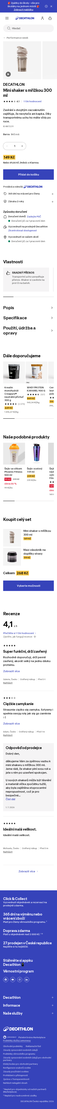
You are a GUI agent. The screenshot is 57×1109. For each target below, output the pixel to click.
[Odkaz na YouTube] (12, 979)
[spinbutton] (14, 146)
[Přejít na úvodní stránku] (24, 18)
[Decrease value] (7, 146)
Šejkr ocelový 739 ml (35, 470)
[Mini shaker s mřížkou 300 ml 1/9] (22, 60)
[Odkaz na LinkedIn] (26, 979)
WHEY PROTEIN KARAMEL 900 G (36, 389)
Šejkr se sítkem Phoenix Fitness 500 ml (13, 471)
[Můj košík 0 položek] (50, 18)
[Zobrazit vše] (4, 38)
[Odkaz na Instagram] (19, 979)
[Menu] (7, 18)
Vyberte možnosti (28, 585)
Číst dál (10, 799)
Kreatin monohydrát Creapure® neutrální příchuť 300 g (14, 393)
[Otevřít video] (8, 74)
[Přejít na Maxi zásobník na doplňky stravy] (12, 557)
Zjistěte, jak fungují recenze (17, 636)
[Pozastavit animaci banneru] (46, 6)
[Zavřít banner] (51, 6)
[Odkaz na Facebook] (5, 979)
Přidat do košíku (28, 174)
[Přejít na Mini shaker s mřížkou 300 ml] (12, 538)
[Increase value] (22, 146)
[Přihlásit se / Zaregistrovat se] (42, 18)
